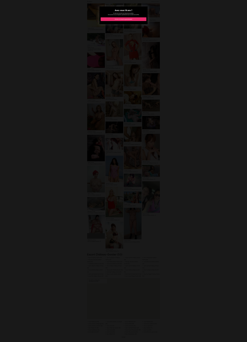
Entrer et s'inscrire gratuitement (123, 19)
